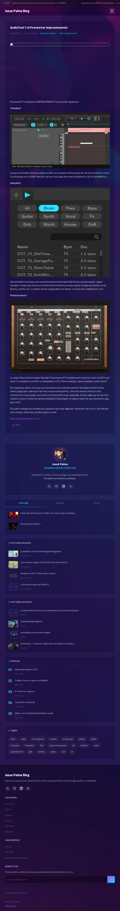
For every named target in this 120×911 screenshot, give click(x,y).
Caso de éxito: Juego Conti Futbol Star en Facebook (43, 562)
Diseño (8, 821)
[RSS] (70, 486)
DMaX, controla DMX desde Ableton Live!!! (34, 713)
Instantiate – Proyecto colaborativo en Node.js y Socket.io (47, 643)
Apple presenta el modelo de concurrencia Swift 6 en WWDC (36, 3)
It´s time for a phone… (25, 691)
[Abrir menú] (112, 11)
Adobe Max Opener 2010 (26, 669)
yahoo (53, 752)
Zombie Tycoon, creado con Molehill (31, 680)
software (15, 745)
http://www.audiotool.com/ (24, 418)
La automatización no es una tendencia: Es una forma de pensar (49, 610)
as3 (13, 425)
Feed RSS (9, 852)
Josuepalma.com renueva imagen (35, 632)
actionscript (67, 739)
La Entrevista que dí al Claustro (34, 584)
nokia (23, 739)
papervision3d (17, 752)
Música (53, 33)
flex (41, 745)
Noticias (8, 815)
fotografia (29, 745)
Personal (9, 831)
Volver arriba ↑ (11, 906)
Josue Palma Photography (16, 858)
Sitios (96, 503)
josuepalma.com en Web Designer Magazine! (40, 551)
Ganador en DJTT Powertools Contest (37, 573)
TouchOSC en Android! (25, 702)
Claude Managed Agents (31, 621)
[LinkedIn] (63, 486)
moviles (53, 739)
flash (18, 425)
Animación (9, 826)
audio (96, 745)
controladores (38, 739)
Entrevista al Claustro (30, 523)
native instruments (58, 745)
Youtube (23, 503)
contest (41, 752)
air (72, 752)
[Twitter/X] (49, 486)
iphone (82, 739)
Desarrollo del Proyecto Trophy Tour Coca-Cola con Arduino (47, 513)
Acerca (8, 847)
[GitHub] (56, 486)
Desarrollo (44, 33)
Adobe (93, 739)
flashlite (84, 745)
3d (73, 745)
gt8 (30, 752)
